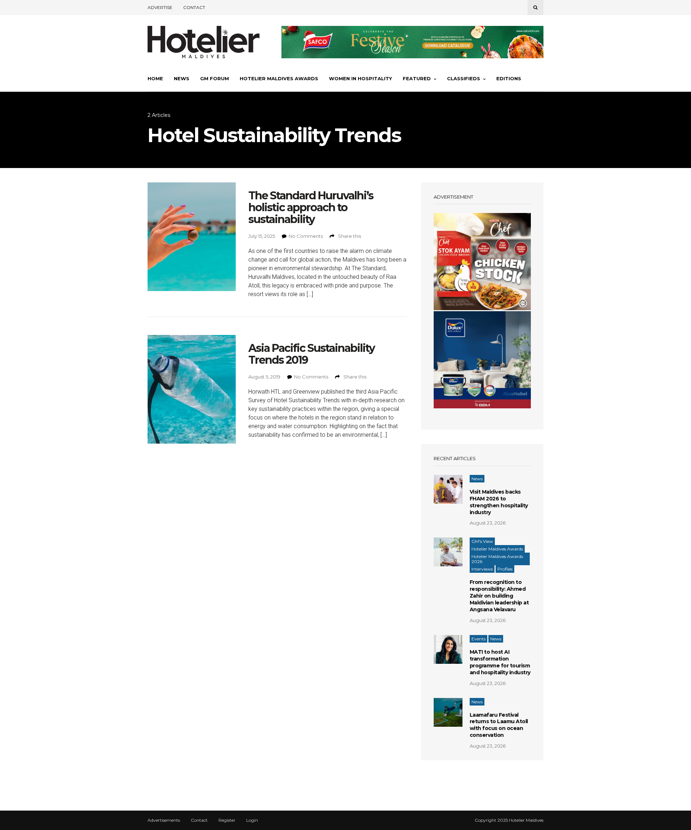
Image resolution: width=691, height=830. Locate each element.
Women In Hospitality (360, 78)
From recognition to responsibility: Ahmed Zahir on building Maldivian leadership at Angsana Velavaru (499, 596)
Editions (508, 78)
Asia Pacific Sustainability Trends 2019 (311, 354)
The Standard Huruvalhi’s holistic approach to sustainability (310, 207)
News (181, 78)
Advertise (160, 7)
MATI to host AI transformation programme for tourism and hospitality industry (500, 662)
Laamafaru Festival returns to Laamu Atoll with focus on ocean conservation (499, 725)
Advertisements (164, 820)
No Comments (306, 236)
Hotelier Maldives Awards (279, 78)
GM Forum (214, 78)
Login (252, 820)
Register (226, 820)
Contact (194, 7)
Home (155, 78)
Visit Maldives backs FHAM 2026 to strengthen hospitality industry (499, 502)
